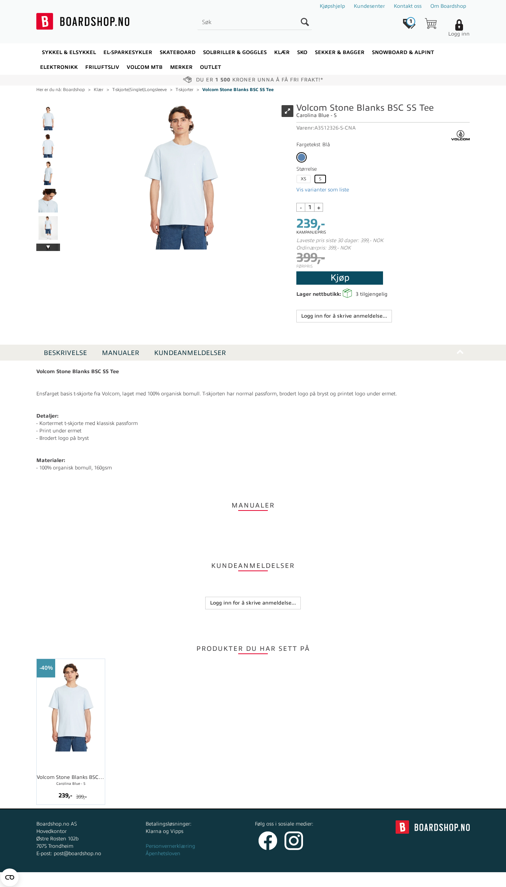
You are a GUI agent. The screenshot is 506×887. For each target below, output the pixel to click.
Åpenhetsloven (163, 853)
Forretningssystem (280, 879)
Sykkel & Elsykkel (69, 52)
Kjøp (339, 277)
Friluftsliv (102, 67)
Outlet (210, 67)
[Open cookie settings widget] (10, 877)
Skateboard (178, 52)
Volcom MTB (145, 67)
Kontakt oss (408, 6)
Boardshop (74, 89)
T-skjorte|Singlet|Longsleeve (139, 89)
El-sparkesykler (127, 52)
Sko (302, 52)
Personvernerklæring (170, 846)
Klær (282, 52)
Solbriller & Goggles (235, 52)
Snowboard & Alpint (403, 52)
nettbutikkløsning (332, 879)
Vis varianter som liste (322, 190)
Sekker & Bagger (339, 52)
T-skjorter (184, 89)
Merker (181, 67)
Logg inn (459, 34)
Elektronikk (59, 67)
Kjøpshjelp (332, 6)
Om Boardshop (448, 6)
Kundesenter (369, 6)
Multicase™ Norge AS (401, 879)
